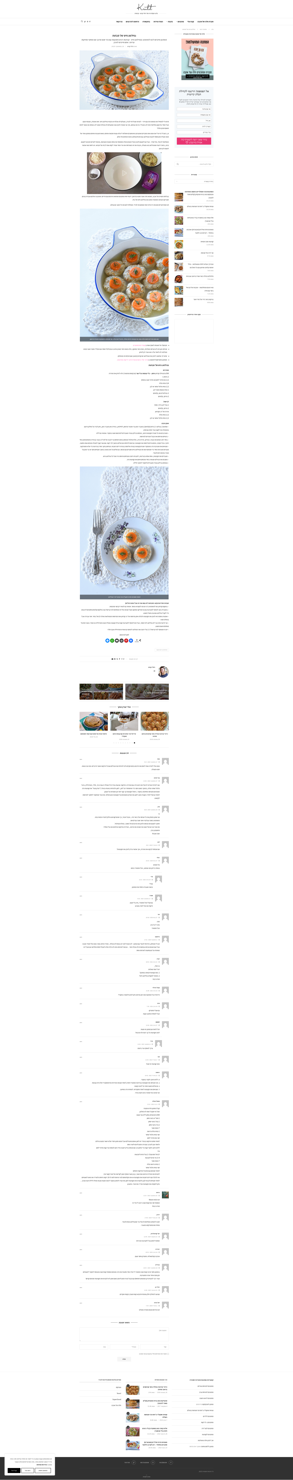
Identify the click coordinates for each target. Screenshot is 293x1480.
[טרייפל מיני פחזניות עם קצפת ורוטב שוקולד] (124, 721)
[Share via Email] (112, 659)
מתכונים (181, 21)
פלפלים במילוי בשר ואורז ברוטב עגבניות (199, 276)
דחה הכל (27, 1470)
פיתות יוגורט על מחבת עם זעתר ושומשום (93, 734)
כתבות (170, 21)
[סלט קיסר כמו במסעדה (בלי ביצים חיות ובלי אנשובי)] (133, 1431)
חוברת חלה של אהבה (205, 21)
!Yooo (119, 1393)
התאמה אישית (43, 1470)
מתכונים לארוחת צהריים (205, 1386)
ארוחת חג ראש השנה (161, 650)
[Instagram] (87, 21)
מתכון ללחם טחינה (207, 1446)
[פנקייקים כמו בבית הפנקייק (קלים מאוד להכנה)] (133, 1404)
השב (81, 759)
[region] (30, 1464)
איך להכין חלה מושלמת (205, 1440)
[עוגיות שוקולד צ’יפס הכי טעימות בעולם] (133, 1418)
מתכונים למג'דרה (207, 1428)
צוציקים (118, 1387)
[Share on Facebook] (131, 641)
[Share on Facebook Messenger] (107, 641)
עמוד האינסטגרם (139, 345)
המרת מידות (158, 21)
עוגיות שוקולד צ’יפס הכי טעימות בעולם (200, 206)
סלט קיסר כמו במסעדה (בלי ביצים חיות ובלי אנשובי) (154, 1429)
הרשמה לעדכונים (132, 21)
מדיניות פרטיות (42, 1465)
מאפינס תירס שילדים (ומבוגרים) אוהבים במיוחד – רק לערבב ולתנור (154, 1443)
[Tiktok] (85, 21)
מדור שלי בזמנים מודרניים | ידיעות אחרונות (132, 360)
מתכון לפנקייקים (207, 1404)
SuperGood (117, 1399)
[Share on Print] (121, 641)
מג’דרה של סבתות (207, 253)
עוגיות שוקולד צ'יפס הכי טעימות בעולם (200, 1410)
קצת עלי (190, 21)
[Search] (82, 21)
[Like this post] (122, 659)
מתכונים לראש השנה (206, 1398)
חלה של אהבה (116, 1405)
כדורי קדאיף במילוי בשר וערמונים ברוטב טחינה (155, 1388)
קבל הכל (14, 1470)
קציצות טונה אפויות (207, 241)
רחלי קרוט (130, 46)
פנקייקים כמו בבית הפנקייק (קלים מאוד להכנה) (155, 1402)
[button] (124, 173)
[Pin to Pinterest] (114, 659)
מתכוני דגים (203, 29)
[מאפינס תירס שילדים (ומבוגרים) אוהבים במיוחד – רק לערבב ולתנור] (133, 1445)
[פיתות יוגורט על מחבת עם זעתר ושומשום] (94, 721)
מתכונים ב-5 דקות (207, 1422)
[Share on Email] (117, 641)
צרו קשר (119, 21)
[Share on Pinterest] (126, 641)
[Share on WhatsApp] (112, 641)
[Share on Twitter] (117, 659)
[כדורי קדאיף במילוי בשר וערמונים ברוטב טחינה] (155, 721)
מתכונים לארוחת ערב (206, 1392)
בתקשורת (146, 21)
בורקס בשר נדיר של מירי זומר (203, 299)
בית (212, 29)
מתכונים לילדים (208, 1416)
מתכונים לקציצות (207, 1434)
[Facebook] (89, 21)
